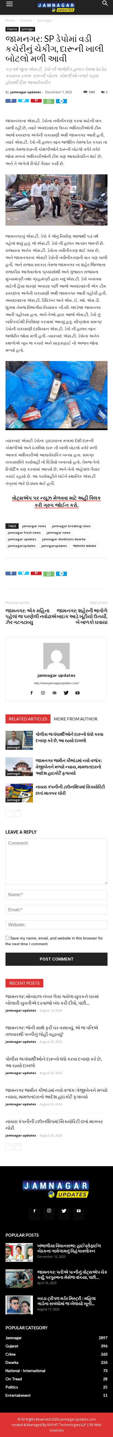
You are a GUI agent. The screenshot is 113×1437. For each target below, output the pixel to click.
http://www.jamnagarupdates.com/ (56, 683)
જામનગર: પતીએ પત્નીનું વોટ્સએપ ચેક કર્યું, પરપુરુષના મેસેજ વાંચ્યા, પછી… (72, 1274)
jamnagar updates (25, 92)
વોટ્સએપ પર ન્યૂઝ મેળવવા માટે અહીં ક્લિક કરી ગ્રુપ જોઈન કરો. (56, 501)
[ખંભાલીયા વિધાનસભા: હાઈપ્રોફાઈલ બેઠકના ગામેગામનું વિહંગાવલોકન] (19, 1252)
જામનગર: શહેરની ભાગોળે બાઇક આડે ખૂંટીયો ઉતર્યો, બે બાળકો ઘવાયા (82, 616)
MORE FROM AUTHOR (75, 718)
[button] (105, 7)
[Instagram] (45, 693)
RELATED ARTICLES (28, 718)
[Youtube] (79, 693)
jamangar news (34, 526)
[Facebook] (33, 693)
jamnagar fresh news (24, 532)
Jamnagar (44, 20)
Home (10, 20)
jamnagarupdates (21, 546)
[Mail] (56, 693)
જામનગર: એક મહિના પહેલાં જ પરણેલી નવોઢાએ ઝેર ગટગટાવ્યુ (30, 616)
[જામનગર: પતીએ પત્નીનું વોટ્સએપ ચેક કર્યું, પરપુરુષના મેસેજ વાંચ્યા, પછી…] (19, 1278)
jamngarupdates (54, 546)
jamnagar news (58, 532)
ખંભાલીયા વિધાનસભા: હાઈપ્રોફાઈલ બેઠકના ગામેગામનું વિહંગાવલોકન (69, 1248)
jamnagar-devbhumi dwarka (64, 539)
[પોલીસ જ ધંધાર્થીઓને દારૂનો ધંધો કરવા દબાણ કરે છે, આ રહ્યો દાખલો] (19, 740)
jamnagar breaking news (71, 526)
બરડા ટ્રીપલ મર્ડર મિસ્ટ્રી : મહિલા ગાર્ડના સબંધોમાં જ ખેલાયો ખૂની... (66, 1301)
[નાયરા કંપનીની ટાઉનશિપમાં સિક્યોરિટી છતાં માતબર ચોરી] (19, 792)
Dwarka (26, 20)
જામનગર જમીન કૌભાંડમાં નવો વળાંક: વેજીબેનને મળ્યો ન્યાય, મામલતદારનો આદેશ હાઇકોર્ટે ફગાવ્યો (69, 767)
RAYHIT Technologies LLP (66, 1424)
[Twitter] (68, 693)
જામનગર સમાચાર (84, 546)
